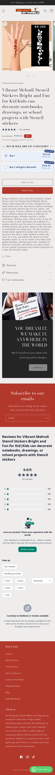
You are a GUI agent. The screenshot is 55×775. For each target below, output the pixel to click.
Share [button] (8, 256)
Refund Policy (12, 660)
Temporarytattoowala (24, 770)
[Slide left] (21, 76)
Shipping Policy (13, 686)
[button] (3, 11)
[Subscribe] (46, 418)
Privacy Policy (12, 667)
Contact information (15, 680)
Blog (8, 692)
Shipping (14, 140)
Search (9, 654)
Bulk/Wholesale (13, 699)
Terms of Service (13, 673)
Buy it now (27, 190)
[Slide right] (34, 76)
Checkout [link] (38, 367)
